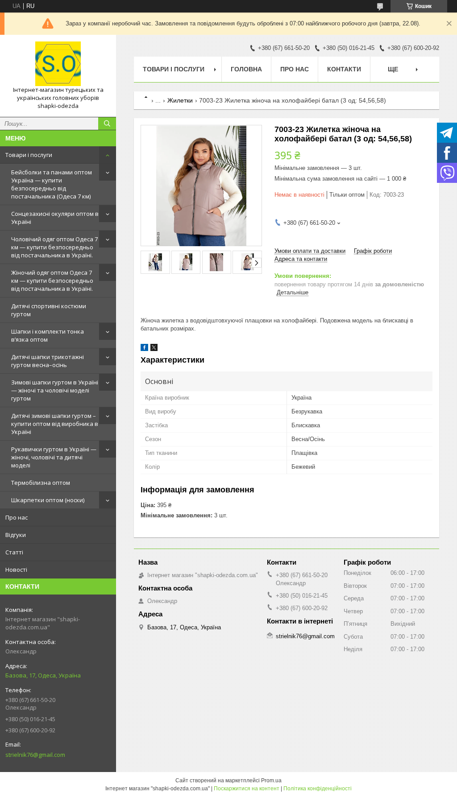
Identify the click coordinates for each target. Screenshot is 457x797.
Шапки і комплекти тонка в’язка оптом (47, 335)
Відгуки (15, 535)
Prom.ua (271, 780)
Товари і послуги (28, 155)
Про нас (16, 517)
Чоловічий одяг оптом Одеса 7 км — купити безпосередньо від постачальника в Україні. (54, 247)
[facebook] (144, 349)
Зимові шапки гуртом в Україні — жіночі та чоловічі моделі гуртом (54, 390)
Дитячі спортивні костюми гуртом (48, 310)
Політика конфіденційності (317, 788)
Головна (246, 69)
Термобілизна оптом (40, 483)
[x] (154, 349)
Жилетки (180, 100)
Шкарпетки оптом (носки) (47, 500)
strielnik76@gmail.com (35, 755)
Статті (14, 552)
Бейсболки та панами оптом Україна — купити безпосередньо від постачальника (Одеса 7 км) (51, 184)
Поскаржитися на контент (246, 788)
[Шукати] (107, 123)
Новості (16, 570)
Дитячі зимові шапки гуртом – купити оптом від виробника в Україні (54, 424)
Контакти (344, 69)
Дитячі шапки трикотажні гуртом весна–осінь (47, 361)
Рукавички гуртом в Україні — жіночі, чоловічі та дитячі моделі (53, 457)
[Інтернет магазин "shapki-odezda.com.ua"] (58, 63)
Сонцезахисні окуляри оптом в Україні (55, 218)
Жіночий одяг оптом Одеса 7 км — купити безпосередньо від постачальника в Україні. (52, 280)
